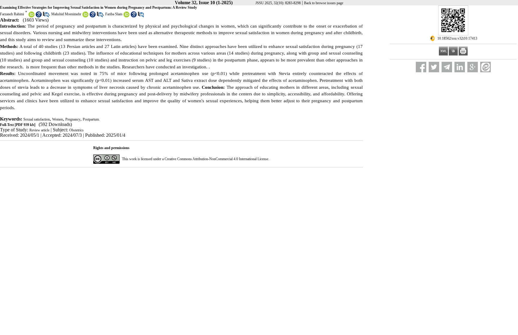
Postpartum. (91, 119)
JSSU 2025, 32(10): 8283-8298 (278, 3)
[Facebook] (421, 67)
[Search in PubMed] (46, 16)
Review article (39, 130)
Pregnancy (72, 119)
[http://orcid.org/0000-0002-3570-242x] (127, 16)
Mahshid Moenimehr (66, 14)
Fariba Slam (113, 14)
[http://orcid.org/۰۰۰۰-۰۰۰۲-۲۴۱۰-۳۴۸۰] (31, 16)
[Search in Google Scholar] (39, 16)
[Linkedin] (459, 67)
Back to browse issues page (323, 3)
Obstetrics (76, 130)
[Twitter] (434, 67)
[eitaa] (485, 67)
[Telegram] (447, 67)
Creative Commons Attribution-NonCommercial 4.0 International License (216, 159)
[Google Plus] (472, 67)
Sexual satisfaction (36, 119)
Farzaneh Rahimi (12, 14)
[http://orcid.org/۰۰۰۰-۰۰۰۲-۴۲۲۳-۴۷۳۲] (85, 16)
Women (57, 119)
